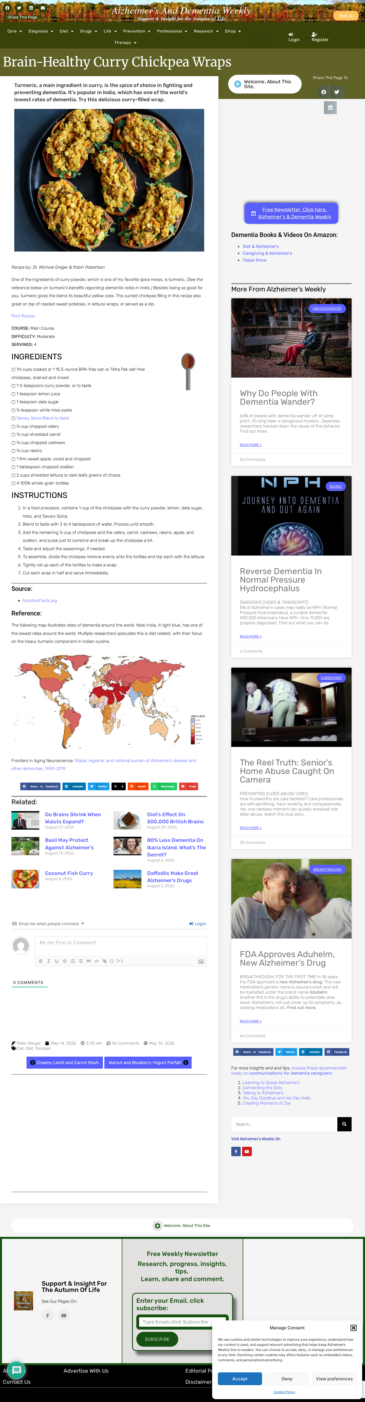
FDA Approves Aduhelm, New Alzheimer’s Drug (287, 958)
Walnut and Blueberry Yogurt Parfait (145, 1062)
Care (12, 31)
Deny (287, 1378)
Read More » (251, 445)
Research (203, 31)
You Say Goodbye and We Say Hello (277, 1098)
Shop (230, 31)
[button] (353, 1328)
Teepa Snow (255, 260)
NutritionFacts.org (40, 600)
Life (107, 31)
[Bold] (41, 961)
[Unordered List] (81, 961)
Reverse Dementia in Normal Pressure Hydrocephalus (281, 579)
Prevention (134, 31)
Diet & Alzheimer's (261, 246)
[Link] (105, 961)
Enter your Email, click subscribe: (170, 1304)
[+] (120, 961)
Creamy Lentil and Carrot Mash (68, 1062)
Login (200, 923)
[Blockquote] (89, 961)
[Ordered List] (73, 961)
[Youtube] (247, 1151)
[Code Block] (97, 961)
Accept (240, 1378)
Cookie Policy (284, 1392)
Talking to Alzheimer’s (263, 1092)
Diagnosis (38, 31)
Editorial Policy (204, 1370)
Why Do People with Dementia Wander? (279, 397)
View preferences (334, 1378)
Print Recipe (23, 316)
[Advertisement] (109, 1133)
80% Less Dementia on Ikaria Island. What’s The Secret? (176, 847)
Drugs (86, 31)
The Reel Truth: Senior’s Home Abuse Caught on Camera (287, 771)
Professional (169, 31)
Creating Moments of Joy (267, 1103)
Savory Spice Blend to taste (43, 418)
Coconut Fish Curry (69, 873)
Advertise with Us (86, 1370)
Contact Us (17, 1382)
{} (112, 961)
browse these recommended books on (288, 1070)
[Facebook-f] (236, 1151)
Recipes (42, 1048)
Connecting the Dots (262, 1087)
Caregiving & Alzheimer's (267, 253)
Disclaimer (198, 1382)
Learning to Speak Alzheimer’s (271, 1082)
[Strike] (65, 961)
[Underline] (57, 961)
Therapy (122, 42)
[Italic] (49, 961)
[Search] (344, 1124)
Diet (64, 31)
